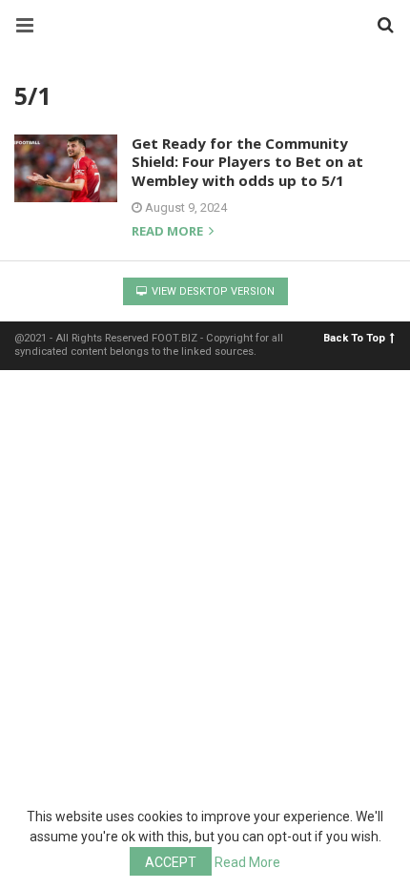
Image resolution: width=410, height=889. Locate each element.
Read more (169, 232)
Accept (170, 862)
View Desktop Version (212, 291)
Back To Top (354, 338)
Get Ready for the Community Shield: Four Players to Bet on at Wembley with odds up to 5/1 (247, 162)
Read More (247, 862)
